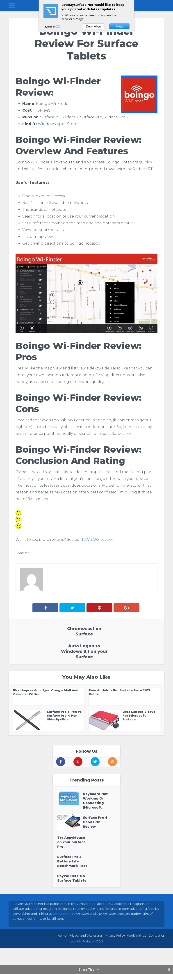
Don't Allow (93, 26)
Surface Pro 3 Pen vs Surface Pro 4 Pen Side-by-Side (64, 715)
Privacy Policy (115, 935)
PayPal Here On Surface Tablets (71, 878)
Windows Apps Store (57, 124)
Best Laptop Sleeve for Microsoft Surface (139, 715)
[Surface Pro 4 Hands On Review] (70, 822)
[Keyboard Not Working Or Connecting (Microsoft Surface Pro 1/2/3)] (70, 798)
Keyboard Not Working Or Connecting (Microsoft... (95, 800)
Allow (119, 26)
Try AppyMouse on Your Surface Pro (71, 842)
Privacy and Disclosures (85, 935)
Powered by (49, 26)
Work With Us (136, 935)
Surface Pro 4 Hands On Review (95, 822)
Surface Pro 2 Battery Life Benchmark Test (72, 861)
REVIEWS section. (98, 539)
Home (62, 935)
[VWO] (60, 26)
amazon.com (63, 914)
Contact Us (156, 935)
